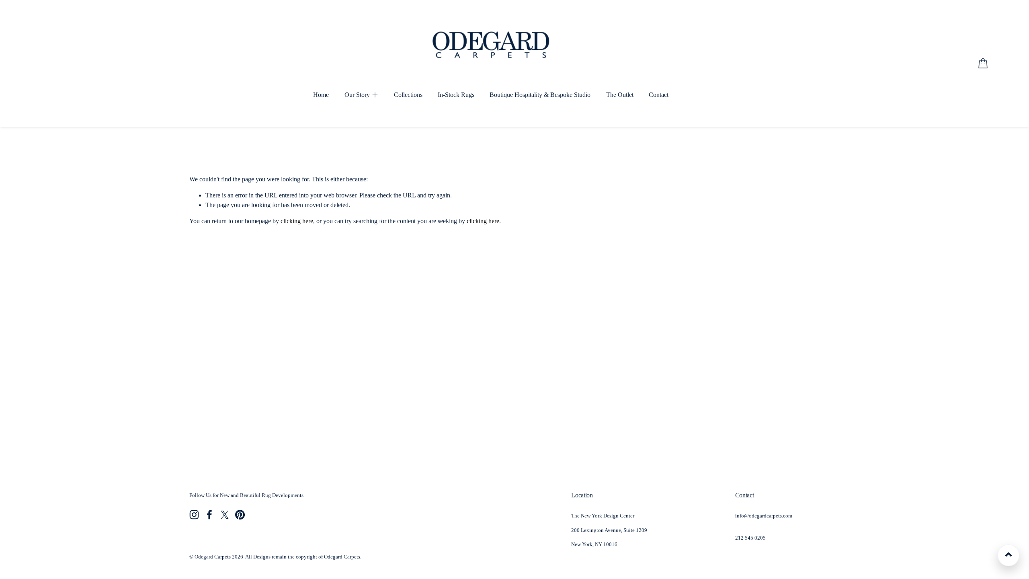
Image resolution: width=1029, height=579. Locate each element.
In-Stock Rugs (456, 94)
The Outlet (619, 94)
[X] (225, 514)
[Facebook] (209, 514)
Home (321, 94)
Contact (658, 94)
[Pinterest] (240, 514)
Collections (408, 94)
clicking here (297, 221)
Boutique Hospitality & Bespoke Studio (540, 94)
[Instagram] (194, 514)
